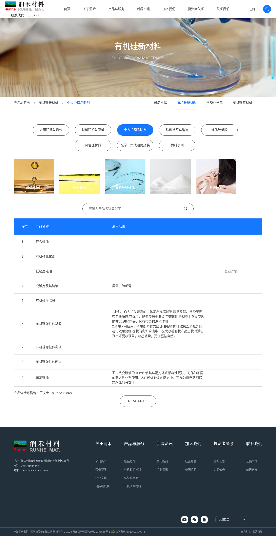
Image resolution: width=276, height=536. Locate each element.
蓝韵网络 (257, 532)
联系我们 (223, 9)
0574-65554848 (30, 465)
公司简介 (101, 461)
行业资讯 (162, 469)
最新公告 (219, 461)
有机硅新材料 (48, 103)
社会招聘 (190, 461)
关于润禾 (89, 9)
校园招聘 (190, 469)
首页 (67, 9)
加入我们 (168, 9)
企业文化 (101, 477)
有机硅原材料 (242, 103)
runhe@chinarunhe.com (34, 470)
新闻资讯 (143, 9)
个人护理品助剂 (78, 103)
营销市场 (251, 461)
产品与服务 (116, 9)
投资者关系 (196, 9)
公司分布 (251, 469)
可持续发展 (102, 486)
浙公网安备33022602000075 (129, 532)
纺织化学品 (214, 103)
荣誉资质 (101, 469)
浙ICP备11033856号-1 (98, 532)
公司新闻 (162, 461)
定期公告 (219, 469)
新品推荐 (160, 103)
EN (252, 9)
